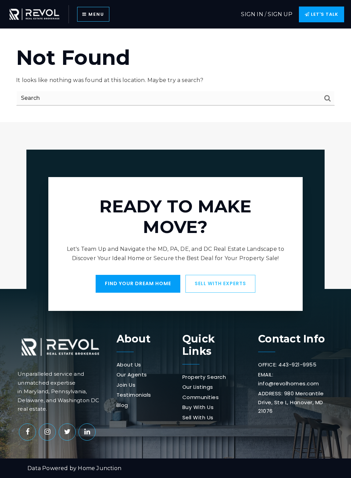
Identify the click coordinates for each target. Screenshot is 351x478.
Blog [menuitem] (122, 405)
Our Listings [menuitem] (197, 386)
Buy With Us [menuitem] (198, 407)
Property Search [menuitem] (204, 377)
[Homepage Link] (34, 14)
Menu (95, 14)
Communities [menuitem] (200, 397)
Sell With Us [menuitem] (198, 417)
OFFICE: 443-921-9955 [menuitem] (287, 364)
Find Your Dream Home (138, 283)
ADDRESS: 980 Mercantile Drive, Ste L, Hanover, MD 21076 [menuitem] (291, 402)
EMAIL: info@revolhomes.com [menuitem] (288, 379)
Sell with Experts (220, 283)
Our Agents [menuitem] (132, 374)
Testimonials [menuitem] (134, 394)
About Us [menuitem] (129, 364)
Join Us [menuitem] (126, 384)
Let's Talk (324, 14)
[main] (175, 75)
